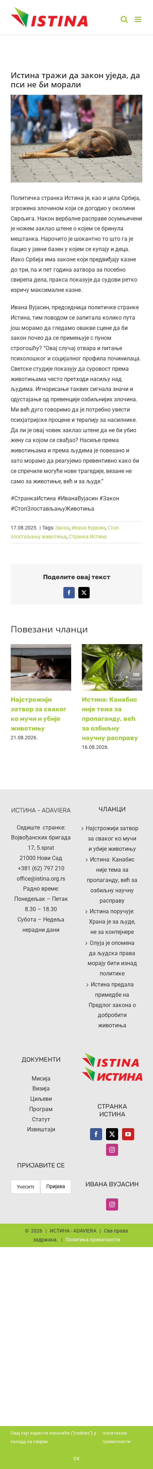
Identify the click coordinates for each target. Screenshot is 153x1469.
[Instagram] (112, 1150)
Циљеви (41, 1098)
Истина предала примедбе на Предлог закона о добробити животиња (112, 1005)
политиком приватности (116, 1437)
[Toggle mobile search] (124, 19)
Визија (41, 1088)
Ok (76, 1458)
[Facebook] (96, 1134)
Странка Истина (88, 536)
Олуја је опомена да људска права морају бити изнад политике (112, 958)
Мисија (41, 1078)
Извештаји (41, 1129)
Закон (62, 528)
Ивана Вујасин (88, 528)
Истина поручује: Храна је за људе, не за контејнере (112, 921)
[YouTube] (128, 1134)
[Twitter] (112, 1134)
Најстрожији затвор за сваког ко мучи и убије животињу (112, 838)
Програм (41, 1109)
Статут (41, 1119)
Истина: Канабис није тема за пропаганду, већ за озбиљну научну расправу (110, 719)
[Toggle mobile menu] (138, 19)
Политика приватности (92, 1239)
